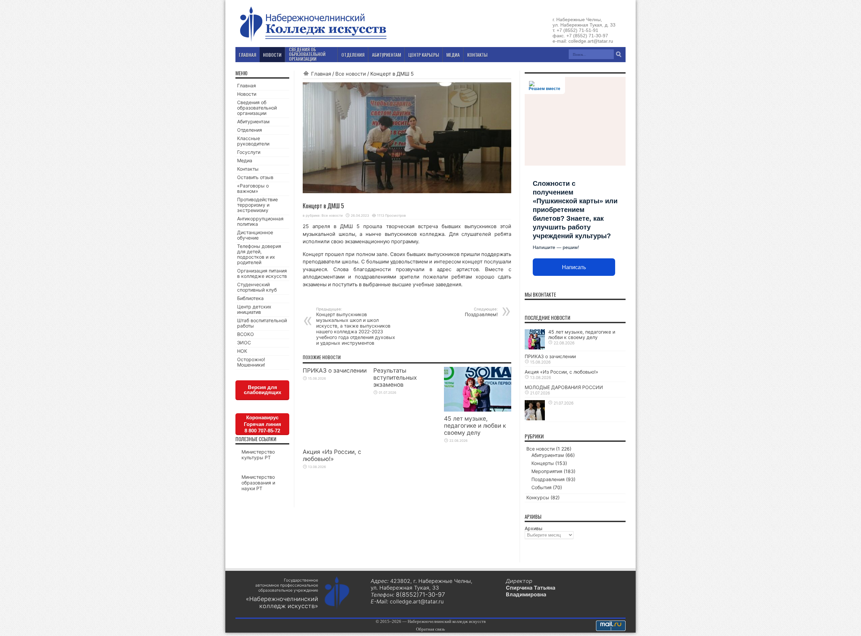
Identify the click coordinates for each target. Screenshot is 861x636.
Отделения (249, 130)
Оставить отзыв (255, 177)
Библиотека (250, 298)
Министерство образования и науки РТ (258, 482)
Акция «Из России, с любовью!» (332, 455)
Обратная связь (430, 629)
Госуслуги (248, 152)
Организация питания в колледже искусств (262, 273)
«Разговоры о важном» (253, 188)
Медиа (244, 160)
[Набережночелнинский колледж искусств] (312, 41)
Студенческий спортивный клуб (257, 287)
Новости (246, 94)
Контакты (248, 169)
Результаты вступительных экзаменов (395, 377)
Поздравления (548, 479)
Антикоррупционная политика (260, 221)
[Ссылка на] (535, 418)
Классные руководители (253, 140)
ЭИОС (244, 342)
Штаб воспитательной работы (262, 323)
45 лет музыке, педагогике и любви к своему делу (475, 425)
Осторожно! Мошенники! (251, 362)
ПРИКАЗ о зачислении (335, 370)
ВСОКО (245, 334)
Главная (321, 74)
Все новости (350, 74)
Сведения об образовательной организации (257, 107)
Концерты (542, 463)
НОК (242, 351)
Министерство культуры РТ (258, 454)
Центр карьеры (423, 54)
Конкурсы (537, 497)
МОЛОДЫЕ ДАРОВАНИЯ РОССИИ (564, 387)
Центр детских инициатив (254, 309)
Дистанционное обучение (255, 235)
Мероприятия (546, 471)
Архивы (533, 528)
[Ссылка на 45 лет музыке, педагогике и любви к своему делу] (477, 410)
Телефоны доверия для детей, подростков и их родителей (259, 254)
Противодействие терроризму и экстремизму (257, 205)
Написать (574, 267)
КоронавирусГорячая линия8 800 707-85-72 (262, 424)
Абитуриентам (253, 121)
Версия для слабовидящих (262, 389)
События (541, 487)
